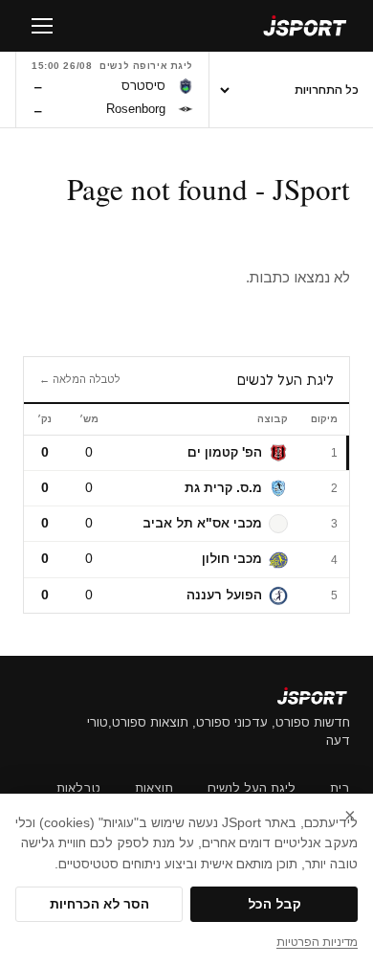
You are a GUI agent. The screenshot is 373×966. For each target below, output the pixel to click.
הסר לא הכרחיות (99, 904)
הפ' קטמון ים (224, 452)
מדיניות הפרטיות (317, 942)
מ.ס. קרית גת (223, 488)
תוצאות (154, 788)
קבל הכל (274, 904)
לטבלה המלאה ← (80, 379)
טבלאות (78, 788)
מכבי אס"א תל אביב (202, 523)
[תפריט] (42, 26)
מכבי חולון (232, 558)
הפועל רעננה (224, 595)
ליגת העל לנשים (252, 788)
